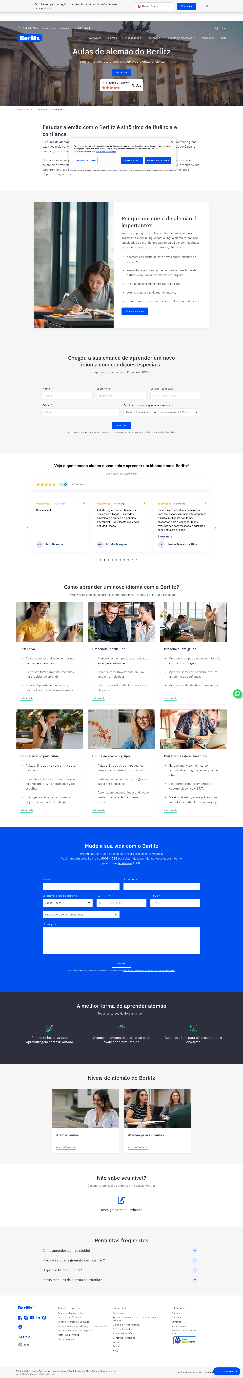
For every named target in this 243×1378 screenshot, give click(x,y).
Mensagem (49, 924)
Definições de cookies (86, 160)
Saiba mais (26, 698)
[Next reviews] (215, 528)
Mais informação (66, 1147)
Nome (47, 388)
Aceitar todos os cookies (158, 160)
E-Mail (47, 405)
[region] (122, 154)
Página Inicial (25, 109)
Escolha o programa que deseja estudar (148, 405)
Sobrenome (105, 388)
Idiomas (42, 109)
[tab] (100, 560)
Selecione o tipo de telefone (60, 895)
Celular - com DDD (162, 388)
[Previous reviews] (27, 528)
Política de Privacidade (106, 151)
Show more (104, 536)
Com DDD (103, 896)
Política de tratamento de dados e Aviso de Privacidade (149, 432)
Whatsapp (125, 863)
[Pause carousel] (121, 564)
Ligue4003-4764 (81, 28)
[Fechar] (171, 141)
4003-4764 (109, 858)
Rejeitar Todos (131, 160)
